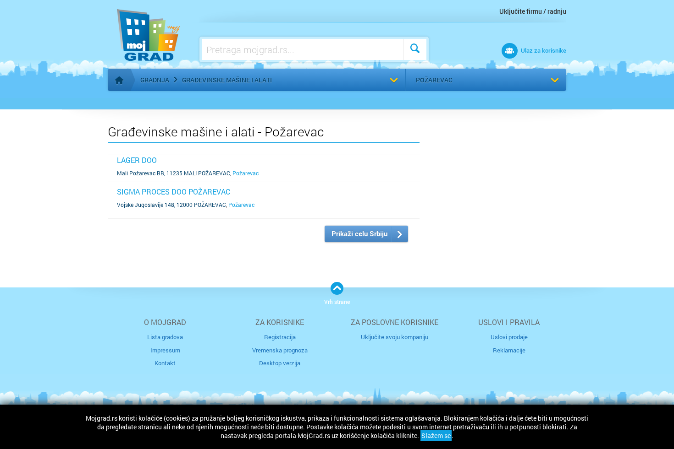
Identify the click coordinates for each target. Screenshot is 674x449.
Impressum (165, 350)
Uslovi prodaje (509, 337)
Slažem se (436, 435)
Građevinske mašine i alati (227, 80)
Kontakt (165, 363)
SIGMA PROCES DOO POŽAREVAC (173, 191)
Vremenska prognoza (280, 350)
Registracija (280, 337)
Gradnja (154, 80)
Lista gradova (165, 337)
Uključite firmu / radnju (532, 11)
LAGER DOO (137, 160)
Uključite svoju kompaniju (394, 337)
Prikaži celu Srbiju (359, 233)
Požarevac (434, 80)
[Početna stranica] (119, 80)
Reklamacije (509, 350)
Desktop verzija (279, 363)
